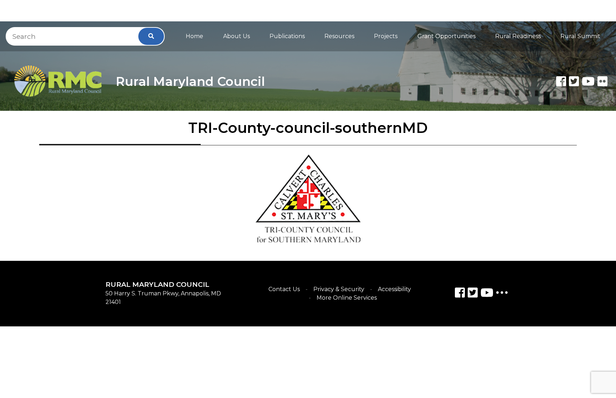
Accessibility (394, 289)
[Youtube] (588, 81)
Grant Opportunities (446, 36)
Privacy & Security (338, 289)
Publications (287, 36)
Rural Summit (580, 36)
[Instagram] (473, 294)
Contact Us (284, 289)
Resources (339, 36)
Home (194, 36)
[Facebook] (561, 81)
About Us (236, 36)
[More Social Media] (502, 294)
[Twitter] (574, 81)
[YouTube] (487, 294)
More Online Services (347, 297)
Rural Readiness (518, 36)
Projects (385, 36)
